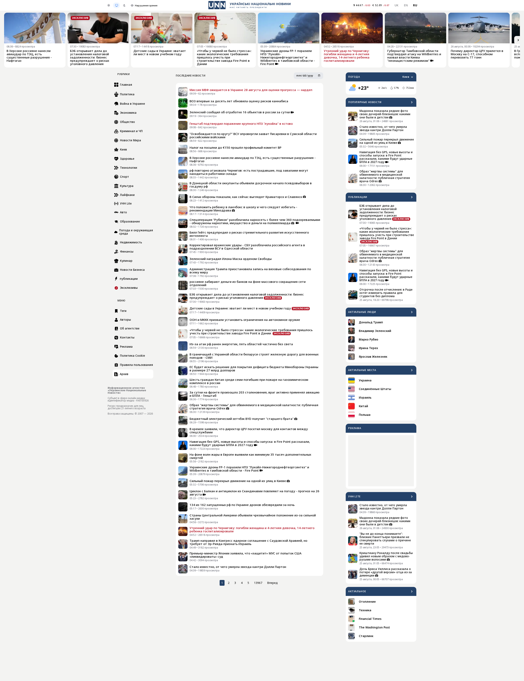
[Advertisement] (381, 460)
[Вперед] (518, 40)
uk (397, 5)
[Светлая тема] (109, 5)
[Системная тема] (116, 5)
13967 (258, 583)
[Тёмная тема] (124, 5)
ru (415, 5)
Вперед (272, 583)
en (406, 5)
